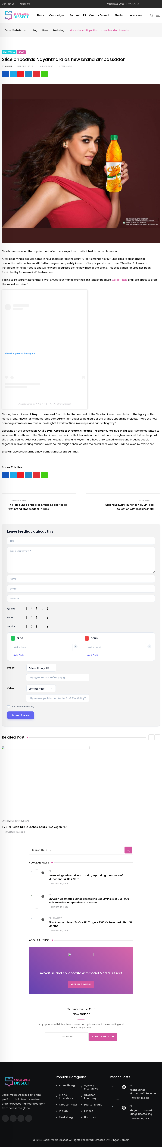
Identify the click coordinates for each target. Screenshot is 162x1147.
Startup (119, 15)
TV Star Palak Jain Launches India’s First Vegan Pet (34, 827)
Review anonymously (23, 706)
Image (11, 667)
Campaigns (56, 15)
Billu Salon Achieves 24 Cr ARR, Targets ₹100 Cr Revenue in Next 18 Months (90, 924)
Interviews (136, 15)
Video (10, 688)
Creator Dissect (99, 15)
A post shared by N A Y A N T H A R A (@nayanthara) (45, 404)
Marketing (16, 821)
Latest (5, 821)
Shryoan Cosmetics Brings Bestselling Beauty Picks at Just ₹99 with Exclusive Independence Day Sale (89, 900)
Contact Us (8, 3)
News (40, 15)
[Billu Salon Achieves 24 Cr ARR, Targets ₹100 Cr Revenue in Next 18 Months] (37, 924)
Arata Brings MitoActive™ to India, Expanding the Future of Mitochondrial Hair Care (86, 877)
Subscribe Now (103, 1036)
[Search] (151, 15)
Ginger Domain (120, 1140)
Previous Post (20, 500)
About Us (25, 3)
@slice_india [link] (119, 280)
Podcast (75, 15)
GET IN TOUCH (81, 984)
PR (84, 15)
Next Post (144, 500)
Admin (8, 66)
